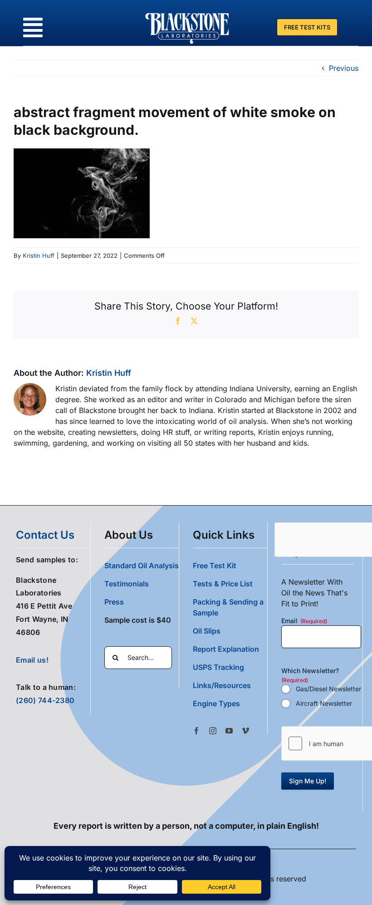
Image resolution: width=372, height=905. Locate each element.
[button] (230, 703)
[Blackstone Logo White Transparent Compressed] (187, 12)
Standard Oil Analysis (141, 565)
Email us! (32, 659)
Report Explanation (226, 649)
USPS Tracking (218, 667)
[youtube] (229, 730)
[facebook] (196, 730)
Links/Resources (222, 685)
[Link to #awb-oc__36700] (33, 27)
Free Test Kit (214, 565)
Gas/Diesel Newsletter (328, 689)
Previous (343, 68)
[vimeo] (245, 730)
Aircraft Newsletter (324, 703)
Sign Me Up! (307, 781)
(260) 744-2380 (45, 700)
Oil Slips (206, 630)
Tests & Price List (223, 583)
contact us (45, 534)
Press (114, 601)
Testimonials (126, 583)
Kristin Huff (38, 255)
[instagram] (212, 730)
